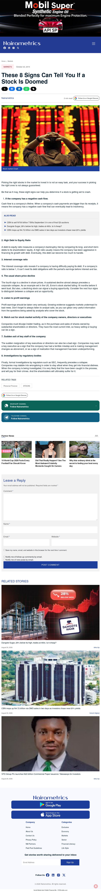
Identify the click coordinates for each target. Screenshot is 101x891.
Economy (65, 831)
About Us (29, 831)
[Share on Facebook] (12, 89)
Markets (10, 61)
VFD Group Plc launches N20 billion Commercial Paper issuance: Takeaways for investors (40, 774)
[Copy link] (33, 89)
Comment (8, 491)
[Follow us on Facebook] (4, 47)
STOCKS (26, 386)
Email (6, 536)
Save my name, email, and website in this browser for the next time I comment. (36, 550)
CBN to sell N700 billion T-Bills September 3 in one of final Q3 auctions (38, 222)
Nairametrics (7, 97)
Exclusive (65, 827)
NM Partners (31, 844)
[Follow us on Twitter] (18, 47)
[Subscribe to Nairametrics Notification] (96, 886)
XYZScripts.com (62, 890)
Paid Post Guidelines (34, 848)
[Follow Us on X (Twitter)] (64, 874)
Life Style (65, 848)
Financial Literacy (68, 844)
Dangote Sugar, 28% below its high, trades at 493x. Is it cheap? (34, 226)
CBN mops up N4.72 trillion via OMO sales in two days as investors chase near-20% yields (46, 230)
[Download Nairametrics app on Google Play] (50, 805)
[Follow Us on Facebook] (47, 874)
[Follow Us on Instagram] (58, 874)
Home (3, 61)
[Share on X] (4, 89)
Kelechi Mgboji (95, 713)
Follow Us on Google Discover (88, 98)
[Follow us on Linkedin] (9, 47)
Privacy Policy (31, 839)
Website (55, 536)
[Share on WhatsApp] (26, 89)
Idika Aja (97, 647)
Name (6, 523)
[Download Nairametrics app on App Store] (50, 815)
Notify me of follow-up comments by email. (24, 556)
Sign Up (70, 862)
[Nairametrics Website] (21, 43)
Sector (64, 839)
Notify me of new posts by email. (20, 559)
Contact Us (30, 835)
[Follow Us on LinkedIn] (53, 874)
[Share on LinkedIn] (19, 89)
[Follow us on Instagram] (13, 47)
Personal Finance (10, 386)
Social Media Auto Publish (41, 890)
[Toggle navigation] (94, 43)
